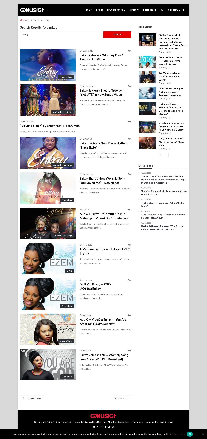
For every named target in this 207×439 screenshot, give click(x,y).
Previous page (34, 398)
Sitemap (102, 422)
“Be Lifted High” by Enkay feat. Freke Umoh (50, 125)
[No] (203, 434)
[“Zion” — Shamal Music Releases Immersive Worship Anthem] (147, 62)
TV (162, 10)
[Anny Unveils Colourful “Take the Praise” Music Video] (147, 143)
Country (173, 10)
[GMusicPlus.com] (32, 10)
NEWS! (99, 10)
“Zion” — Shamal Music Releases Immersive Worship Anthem (171, 61)
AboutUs (112, 422)
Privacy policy (136, 422)
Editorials (149, 10)
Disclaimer (150, 422)
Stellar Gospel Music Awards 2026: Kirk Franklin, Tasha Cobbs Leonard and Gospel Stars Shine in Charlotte (173, 42)
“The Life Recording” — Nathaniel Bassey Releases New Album (171, 92)
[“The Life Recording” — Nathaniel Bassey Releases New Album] (147, 93)
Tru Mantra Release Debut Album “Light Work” (169, 76)
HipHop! (134, 10)
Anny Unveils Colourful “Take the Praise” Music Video (171, 142)
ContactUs (123, 422)
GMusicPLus (91, 422)
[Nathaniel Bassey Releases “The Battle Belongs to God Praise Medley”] (147, 108)
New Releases (115, 10)
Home (88, 10)
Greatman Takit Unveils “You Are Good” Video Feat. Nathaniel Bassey (171, 126)
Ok (189, 434)
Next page (119, 398)
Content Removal (164, 422)
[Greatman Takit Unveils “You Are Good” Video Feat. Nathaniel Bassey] (147, 127)
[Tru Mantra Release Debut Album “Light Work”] (147, 77)
